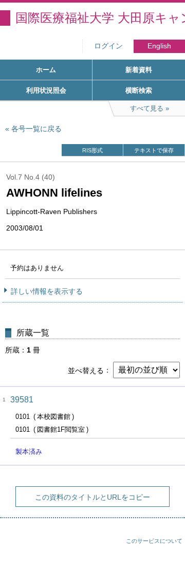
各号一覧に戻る (36, 129)
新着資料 (138, 70)
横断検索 (138, 90)
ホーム (46, 70)
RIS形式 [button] (92, 150)
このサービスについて (154, 541)
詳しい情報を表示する (47, 291)
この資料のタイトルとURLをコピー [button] (92, 497)
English (159, 46)
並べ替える (86, 370)
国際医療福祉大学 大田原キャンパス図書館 (100, 18)
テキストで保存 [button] (154, 150)
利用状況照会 (46, 90)
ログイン (108, 46)
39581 (21, 399)
